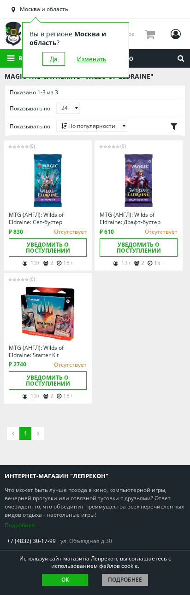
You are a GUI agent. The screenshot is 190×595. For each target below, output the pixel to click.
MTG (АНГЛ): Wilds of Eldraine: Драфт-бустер (130, 218)
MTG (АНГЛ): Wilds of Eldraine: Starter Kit (36, 351)
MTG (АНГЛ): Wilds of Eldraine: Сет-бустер (36, 218)
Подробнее (125, 579)
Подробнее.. (21, 525)
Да (54, 59)
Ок (65, 579)
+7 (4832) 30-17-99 (31, 541)
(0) (32, 146)
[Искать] (181, 58)
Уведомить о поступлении (48, 247)
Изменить (91, 59)
